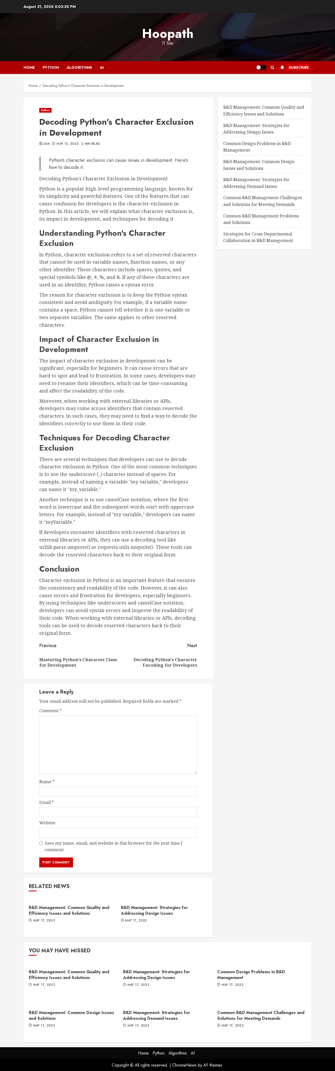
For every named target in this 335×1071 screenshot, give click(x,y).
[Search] (272, 67)
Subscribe (299, 67)
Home (29, 67)
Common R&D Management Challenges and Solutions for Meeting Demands (260, 1015)
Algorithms (79, 67)
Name (46, 782)
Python (51, 67)
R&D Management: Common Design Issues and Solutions (71, 1015)
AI (102, 67)
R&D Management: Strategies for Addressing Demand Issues (156, 1015)
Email (46, 802)
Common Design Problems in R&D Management (251, 975)
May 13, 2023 (68, 144)
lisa (46, 144)
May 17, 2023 (44, 921)
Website (47, 823)
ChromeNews (184, 1065)
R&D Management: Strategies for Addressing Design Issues (154, 910)
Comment (50, 710)
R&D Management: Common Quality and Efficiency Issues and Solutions (69, 910)
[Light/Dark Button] (261, 67)
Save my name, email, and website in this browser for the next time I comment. (113, 846)
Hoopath (167, 34)
